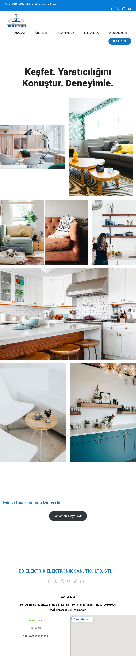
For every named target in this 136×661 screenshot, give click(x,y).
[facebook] (111, 8)
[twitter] (117, 8)
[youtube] (129, 8)
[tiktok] (75, 581)
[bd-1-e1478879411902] (16, 12)
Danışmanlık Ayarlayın (68, 516)
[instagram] (123, 8)
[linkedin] (82, 581)
